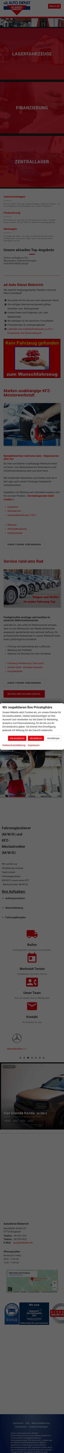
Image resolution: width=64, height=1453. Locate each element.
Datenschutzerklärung (13, 745)
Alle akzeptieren (17, 738)
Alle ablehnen (36, 738)
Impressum (34, 745)
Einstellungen (53, 738)
